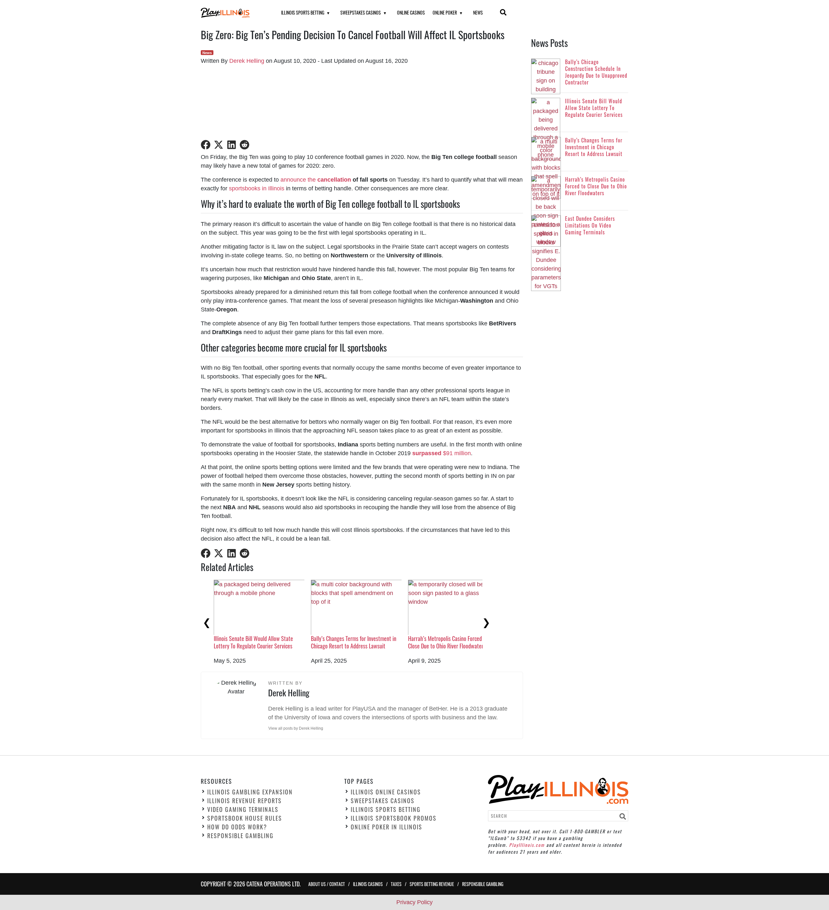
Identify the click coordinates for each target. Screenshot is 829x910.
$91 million (441, 453)
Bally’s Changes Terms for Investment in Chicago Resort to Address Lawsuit (353, 642)
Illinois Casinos (368, 884)
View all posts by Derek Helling (295, 728)
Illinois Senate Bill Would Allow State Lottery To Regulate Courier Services (253, 642)
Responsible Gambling (240, 836)
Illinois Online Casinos (386, 792)
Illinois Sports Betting (302, 12)
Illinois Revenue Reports (244, 801)
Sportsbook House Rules (244, 818)
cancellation (334, 179)
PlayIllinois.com (527, 844)
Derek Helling (246, 61)
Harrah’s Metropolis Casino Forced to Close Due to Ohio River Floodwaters (448, 642)
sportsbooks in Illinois (256, 188)
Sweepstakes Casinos (360, 12)
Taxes (396, 884)
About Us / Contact (326, 884)
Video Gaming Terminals (242, 809)
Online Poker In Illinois (386, 827)
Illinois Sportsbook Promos (394, 818)
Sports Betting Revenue (432, 884)
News (478, 12)
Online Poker (445, 12)
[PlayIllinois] (233, 13)
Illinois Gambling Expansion (250, 792)
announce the (298, 179)
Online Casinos (411, 12)
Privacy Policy (414, 902)
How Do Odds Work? (237, 827)
